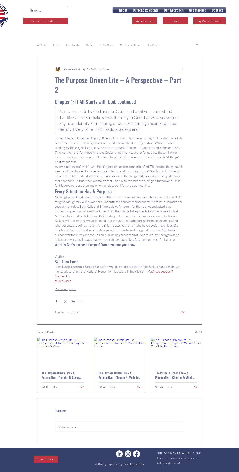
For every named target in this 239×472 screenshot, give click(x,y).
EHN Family (72, 45)
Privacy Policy (137, 464)
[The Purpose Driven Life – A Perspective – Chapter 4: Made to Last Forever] (119, 352)
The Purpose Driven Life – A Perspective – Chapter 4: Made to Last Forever (119, 375)
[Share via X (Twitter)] (65, 301)
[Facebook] (136, 453)
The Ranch (153, 45)
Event (56, 45)
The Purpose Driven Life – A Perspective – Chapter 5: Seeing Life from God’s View (61, 375)
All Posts (41, 45)
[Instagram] (128, 453)
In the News (106, 45)
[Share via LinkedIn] (73, 301)
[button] (123, 10)
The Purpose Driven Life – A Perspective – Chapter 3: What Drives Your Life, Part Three (173, 375)
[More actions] (182, 69)
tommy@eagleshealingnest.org (182, 458)
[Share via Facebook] (56, 301)
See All (198, 331)
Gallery (89, 45)
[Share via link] (82, 301)
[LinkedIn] (119, 453)
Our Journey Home (130, 45)
